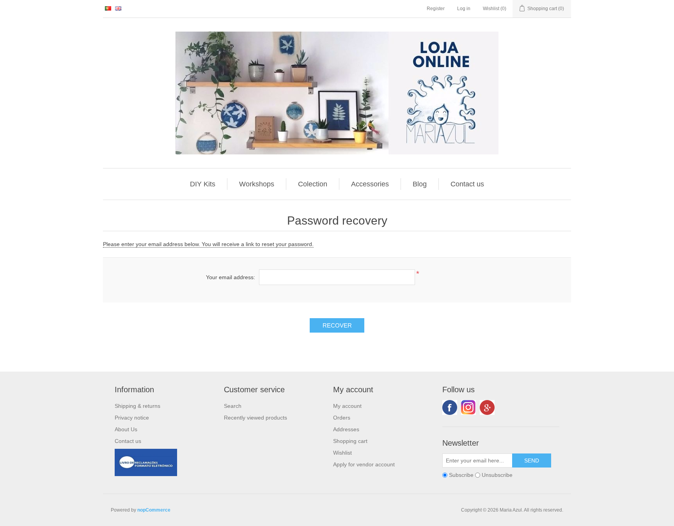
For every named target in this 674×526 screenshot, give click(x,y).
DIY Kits (202, 184)
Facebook (449, 407)
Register (436, 8)
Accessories (370, 184)
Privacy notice (132, 417)
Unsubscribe (497, 475)
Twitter (468, 407)
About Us (126, 429)
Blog (420, 184)
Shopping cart (350, 441)
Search (232, 406)
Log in (463, 8)
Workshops (256, 184)
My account (347, 406)
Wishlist (342, 453)
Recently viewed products (255, 417)
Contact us (467, 184)
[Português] (108, 8)
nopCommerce (153, 510)
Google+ (487, 407)
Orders (341, 417)
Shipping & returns (137, 406)
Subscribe (461, 475)
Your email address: (230, 277)
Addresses (346, 429)
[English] (118, 8)
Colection (312, 184)
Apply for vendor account (364, 464)
